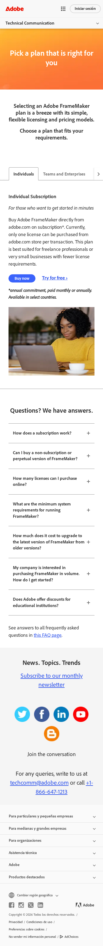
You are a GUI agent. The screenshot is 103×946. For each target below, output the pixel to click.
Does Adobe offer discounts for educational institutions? (42, 602)
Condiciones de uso (39, 922)
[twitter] (31, 905)
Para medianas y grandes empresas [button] (37, 828)
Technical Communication (29, 23)
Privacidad (16, 922)
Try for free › (55, 278)
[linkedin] (40, 905)
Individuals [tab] (23, 174)
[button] (63, 8)
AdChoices (72, 937)
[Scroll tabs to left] (4, 173)
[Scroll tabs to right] (98, 173)
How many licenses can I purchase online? (45, 481)
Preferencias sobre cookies (26, 929)
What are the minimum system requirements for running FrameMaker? (42, 510)
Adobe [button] (14, 864)
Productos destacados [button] (27, 877)
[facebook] (11, 905)
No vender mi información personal (32, 937)
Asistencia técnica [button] (23, 852)
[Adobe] (14, 8)
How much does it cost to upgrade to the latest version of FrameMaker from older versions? (49, 542)
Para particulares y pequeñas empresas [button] (41, 816)
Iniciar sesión (85, 8)
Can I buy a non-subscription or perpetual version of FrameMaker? (45, 456)
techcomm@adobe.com (39, 782)
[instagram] (21, 905)
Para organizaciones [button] (25, 840)
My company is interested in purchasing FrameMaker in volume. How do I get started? (46, 573)
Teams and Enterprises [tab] (64, 174)
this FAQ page (48, 635)
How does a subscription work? (42, 433)
